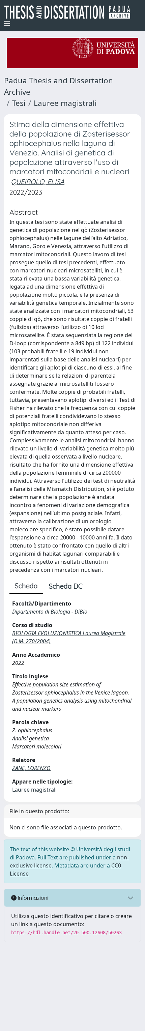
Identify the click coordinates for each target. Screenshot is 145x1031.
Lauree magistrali (65, 103)
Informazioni (32, 897)
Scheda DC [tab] (66, 586)
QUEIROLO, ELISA (37, 181)
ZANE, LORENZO (31, 768)
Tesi (19, 103)
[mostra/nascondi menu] (7, 23)
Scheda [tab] (26, 586)
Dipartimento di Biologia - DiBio (49, 611)
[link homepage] (70, 12)
